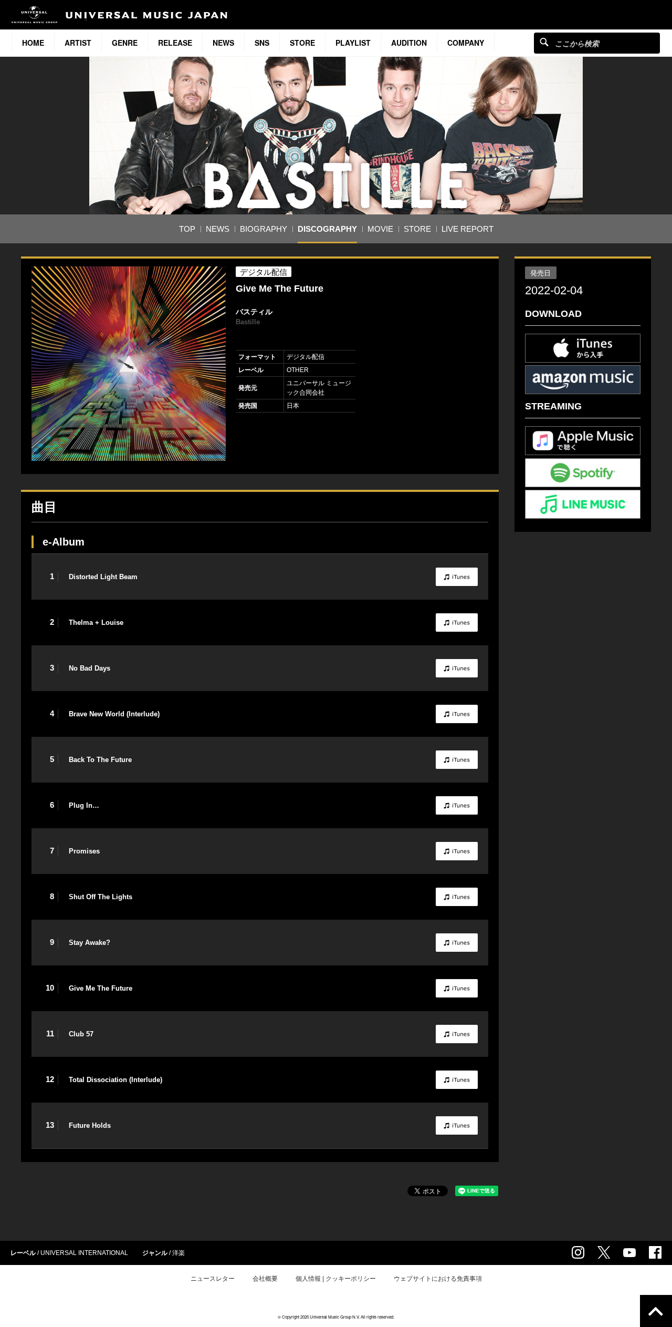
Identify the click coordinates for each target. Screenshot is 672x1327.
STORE (302, 42)
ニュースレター (213, 1278)
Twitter (603, 1252)
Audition (409, 42)
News (223, 42)
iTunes (457, 577)
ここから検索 (544, 41)
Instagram (578, 1252)
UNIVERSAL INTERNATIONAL (84, 1253)
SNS (262, 42)
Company (465, 42)
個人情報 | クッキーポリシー (336, 1278)
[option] (129, 363)
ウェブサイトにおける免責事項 (438, 1278)
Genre (125, 42)
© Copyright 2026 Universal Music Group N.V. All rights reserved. (336, 1317)
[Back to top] (656, 1311)
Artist (78, 42)
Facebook (655, 1252)
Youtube (629, 1252)
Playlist (353, 42)
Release (175, 42)
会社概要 (265, 1278)
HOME (33, 42)
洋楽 (178, 1253)
